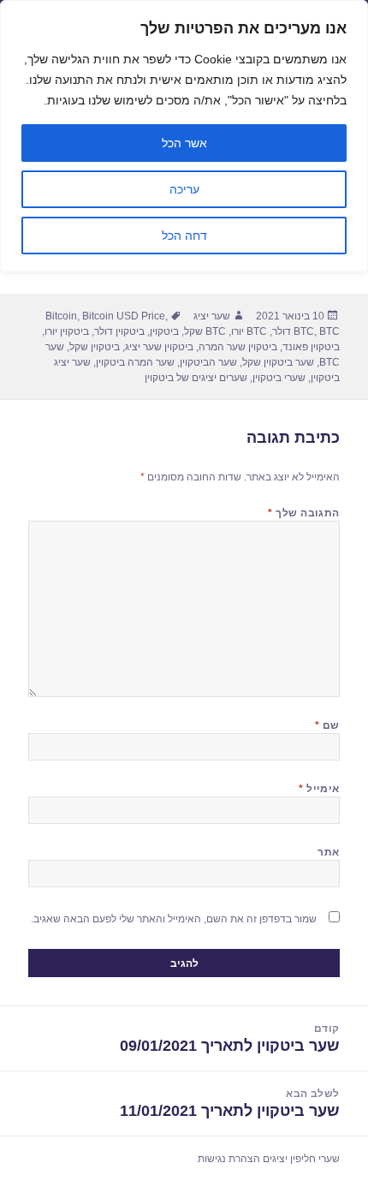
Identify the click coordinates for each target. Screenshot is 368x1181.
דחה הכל (184, 235)
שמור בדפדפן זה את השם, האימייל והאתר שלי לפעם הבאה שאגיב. (174, 919)
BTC (304, 331)
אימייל (319, 789)
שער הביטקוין (208, 362)
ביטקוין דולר (119, 331)
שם (327, 725)
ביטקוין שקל (94, 347)
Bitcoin (61, 316)
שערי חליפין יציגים (301, 1159)
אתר (328, 852)
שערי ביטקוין (279, 378)
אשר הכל (184, 143)
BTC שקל (205, 331)
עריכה (184, 189)
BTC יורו (249, 331)
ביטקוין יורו (67, 331)
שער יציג (211, 316)
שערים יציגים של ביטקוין (196, 378)
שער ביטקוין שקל (278, 362)
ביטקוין (164, 331)
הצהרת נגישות (229, 1159)
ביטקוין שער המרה (238, 347)
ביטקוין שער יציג (159, 347)
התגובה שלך (304, 513)
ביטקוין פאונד (311, 347)
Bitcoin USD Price (123, 316)
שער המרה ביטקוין (135, 362)
